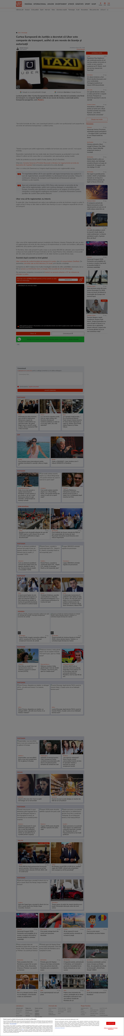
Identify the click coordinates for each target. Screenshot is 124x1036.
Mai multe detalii (13, 1023)
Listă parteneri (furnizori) (60, 1028)
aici (22, 1029)
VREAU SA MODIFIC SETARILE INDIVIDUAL (111, 1028)
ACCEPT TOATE (110, 1023)
